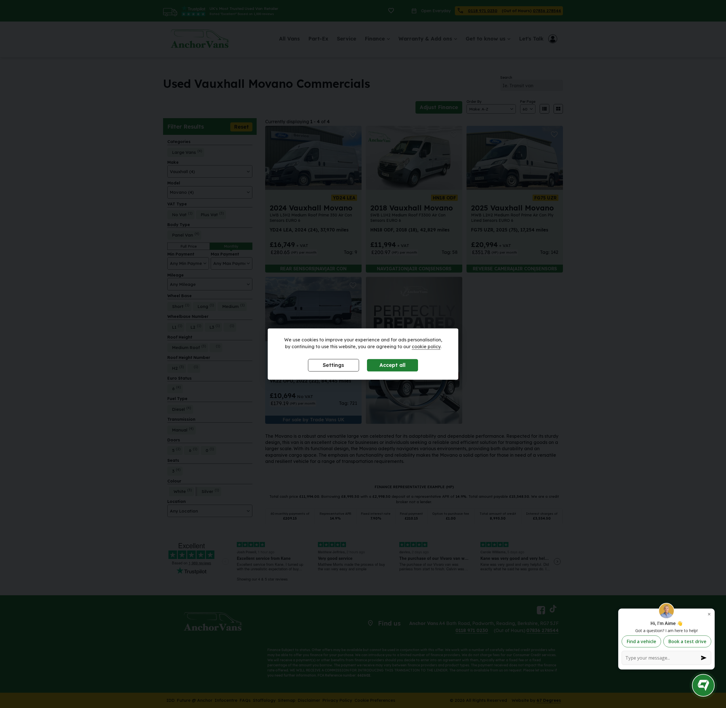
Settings (333, 365)
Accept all (392, 365)
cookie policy (426, 347)
